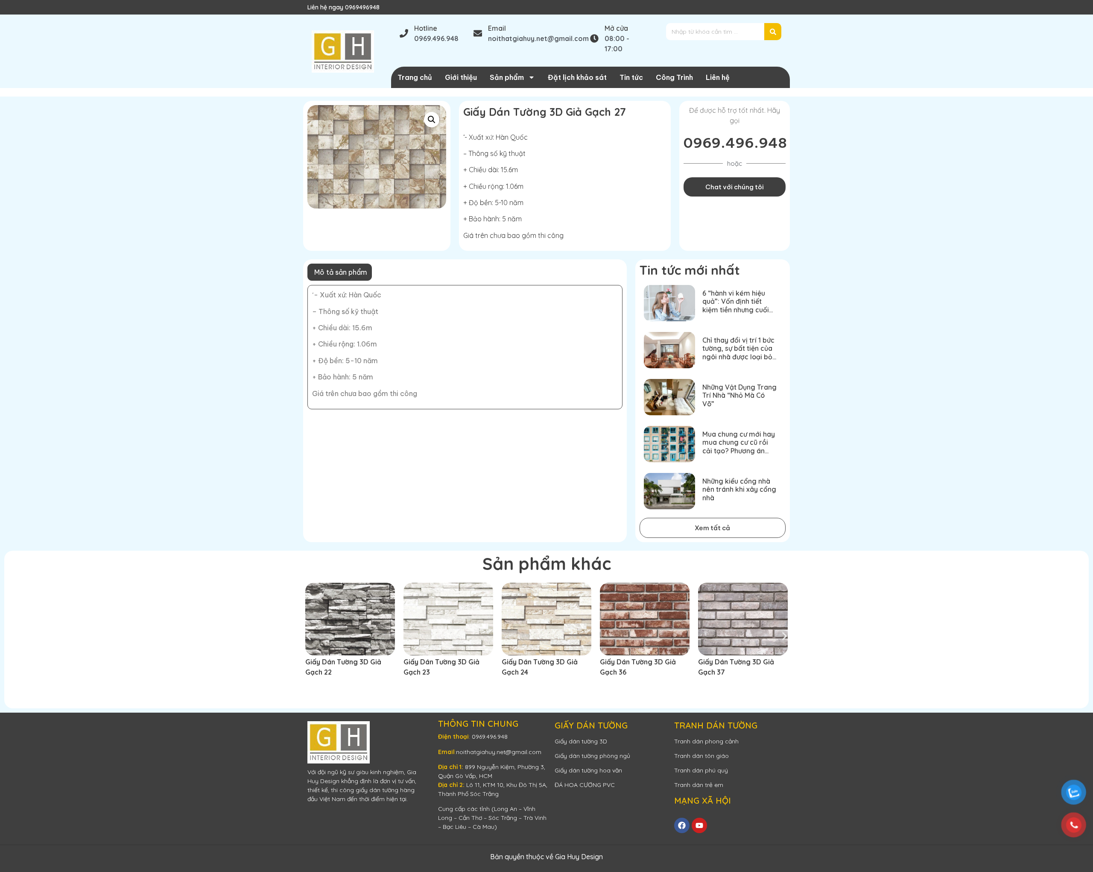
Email (497, 28)
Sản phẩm (507, 77)
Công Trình (674, 77)
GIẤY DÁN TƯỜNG (591, 725)
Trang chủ (414, 77)
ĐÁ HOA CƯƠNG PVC (585, 785)
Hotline (425, 28)
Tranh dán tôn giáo (701, 756)
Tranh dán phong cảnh (706, 741)
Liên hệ (718, 77)
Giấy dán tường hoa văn (588, 770)
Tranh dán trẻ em (698, 785)
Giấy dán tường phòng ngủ (592, 756)
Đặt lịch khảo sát (577, 77)
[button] (431, 119)
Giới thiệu (461, 77)
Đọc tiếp (324, 687)
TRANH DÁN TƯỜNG (715, 725)
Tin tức (631, 77)
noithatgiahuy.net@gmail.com (498, 752)
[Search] (772, 31)
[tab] (339, 272)
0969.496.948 (735, 142)
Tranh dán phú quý (701, 770)
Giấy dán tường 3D (581, 741)
